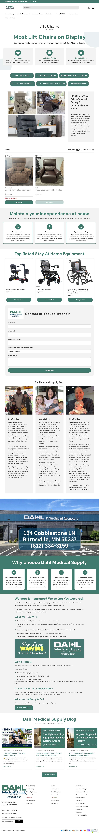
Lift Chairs (48, 14)
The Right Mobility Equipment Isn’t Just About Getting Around (49, 754)
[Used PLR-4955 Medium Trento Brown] (19, 171)
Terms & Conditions (81, 815)
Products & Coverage (82, 806)
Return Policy (79, 809)
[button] (93, 7)
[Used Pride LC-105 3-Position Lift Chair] (50, 171)
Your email (11, 331)
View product (18, 300)
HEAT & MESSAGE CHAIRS (22, 84)
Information (74, 14)
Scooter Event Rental (82, 792)
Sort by (7, 150)
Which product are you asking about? (20, 348)
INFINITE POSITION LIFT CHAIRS (74, 76)
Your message (12, 356)
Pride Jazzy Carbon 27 (44, 289)
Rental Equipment (24, 14)
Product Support (80, 797)
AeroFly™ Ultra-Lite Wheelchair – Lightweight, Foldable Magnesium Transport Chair (79, 291)
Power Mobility (61, 14)
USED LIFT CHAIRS (78, 84)
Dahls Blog (79, 812)
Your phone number (14, 339)
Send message (49, 370)
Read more (6, 766)
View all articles (49, 775)
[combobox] (51, 7)
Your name (11, 323)
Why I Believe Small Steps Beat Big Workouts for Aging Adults (81, 754)
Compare (71, 150)
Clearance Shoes (37, 14)
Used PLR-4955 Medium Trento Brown (18, 190)
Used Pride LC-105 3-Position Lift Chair (49, 190)
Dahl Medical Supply (81, 789)
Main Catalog (9, 14)
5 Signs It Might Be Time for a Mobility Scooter (14, 754)
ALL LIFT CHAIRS (22, 76)
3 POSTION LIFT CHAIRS (46, 76)
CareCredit (79, 800)
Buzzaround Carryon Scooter (15, 289)
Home (6, 18)
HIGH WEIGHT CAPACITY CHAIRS (51, 84)
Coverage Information (82, 795)
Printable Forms (80, 803)
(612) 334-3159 (32, 1)
